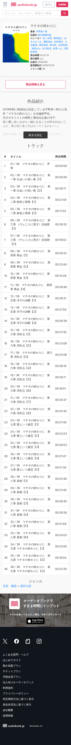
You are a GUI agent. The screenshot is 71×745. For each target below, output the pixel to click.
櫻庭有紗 (47, 41)
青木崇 (53, 45)
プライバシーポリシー (16, 693)
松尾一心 (57, 48)
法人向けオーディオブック (18, 682)
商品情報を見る (35, 84)
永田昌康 (62, 45)
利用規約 (8, 687)
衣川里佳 (46, 48)
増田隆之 (57, 38)
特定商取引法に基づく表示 (18, 699)
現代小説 (25, 586)
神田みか (36, 48)
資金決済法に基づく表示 (17, 704)
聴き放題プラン (12, 665)
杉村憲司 (58, 41)
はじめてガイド (12, 660)
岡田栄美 (43, 45)
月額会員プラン (12, 676)
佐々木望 (47, 38)
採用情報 (8, 715)
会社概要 (8, 710)
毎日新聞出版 (44, 34)
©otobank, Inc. (36, 726)
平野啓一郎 (41, 31)
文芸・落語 (10, 586)
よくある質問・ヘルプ (16, 654)
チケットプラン (12, 671)
